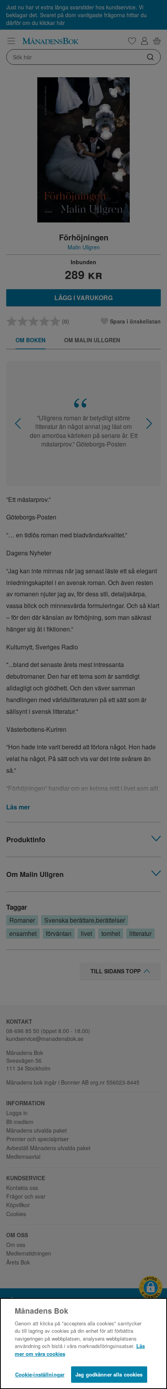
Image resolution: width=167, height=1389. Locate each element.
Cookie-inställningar (40, 1374)
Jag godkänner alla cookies (109, 1374)
